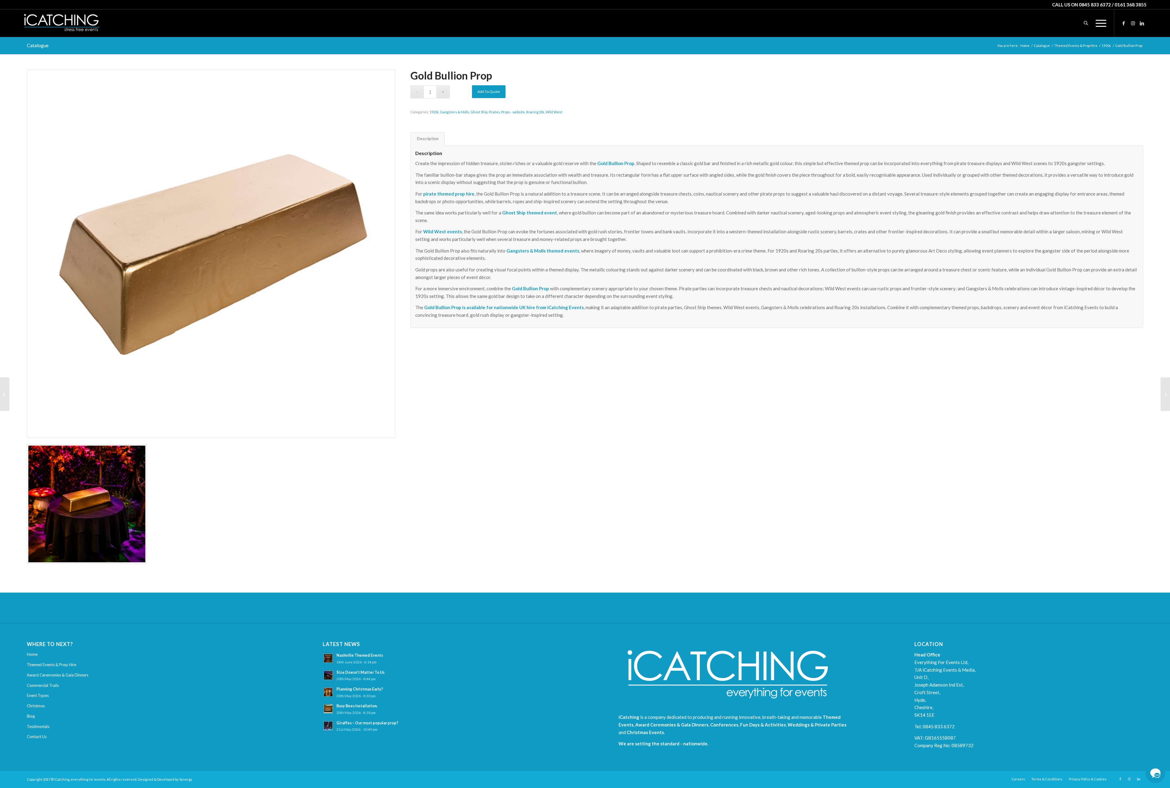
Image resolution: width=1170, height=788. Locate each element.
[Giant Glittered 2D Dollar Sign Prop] (1165, 394)
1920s (434, 112)
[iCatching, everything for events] (61, 23)
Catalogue (37, 45)
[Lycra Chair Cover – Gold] (4, 394)
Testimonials (38, 726)
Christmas (36, 705)
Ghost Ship (479, 112)
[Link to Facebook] (1123, 22)
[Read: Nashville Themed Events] (328, 658)
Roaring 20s (535, 112)
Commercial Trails (43, 685)
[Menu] (1099, 23)
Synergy (185, 779)
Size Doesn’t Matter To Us (360, 672)
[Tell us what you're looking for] (1155, 773)
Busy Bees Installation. (357, 705)
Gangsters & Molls (454, 112)
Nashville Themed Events (359, 655)
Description (427, 138)
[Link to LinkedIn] (1142, 22)
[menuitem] (1099, 23)
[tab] (427, 139)
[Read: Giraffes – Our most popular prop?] (328, 725)
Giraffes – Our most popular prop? (367, 722)
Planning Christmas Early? (359, 689)
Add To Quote (488, 91)
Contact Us (37, 736)
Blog (31, 716)
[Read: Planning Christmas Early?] (328, 692)
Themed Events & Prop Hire (51, 664)
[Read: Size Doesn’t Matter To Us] (328, 675)
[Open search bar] (1086, 23)
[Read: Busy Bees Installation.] (328, 708)
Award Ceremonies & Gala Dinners (57, 675)
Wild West (554, 112)
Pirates (494, 112)
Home (32, 654)
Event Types (38, 695)
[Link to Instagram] (1132, 22)
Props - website (513, 112)
